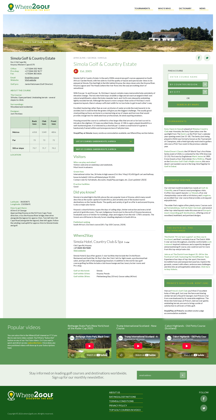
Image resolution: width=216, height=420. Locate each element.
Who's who (164, 8)
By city (175, 92)
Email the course (32, 77)
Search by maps (188, 104)
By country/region (184, 84)
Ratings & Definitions (122, 396)
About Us (114, 392)
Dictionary (185, 8)
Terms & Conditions (121, 401)
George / (93, 58)
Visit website (30, 80)
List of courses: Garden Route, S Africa (96, 141)
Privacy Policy (118, 405)
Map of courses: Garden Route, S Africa (96, 149)
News (202, 8)
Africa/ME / (80, 58)
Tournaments (142, 8)
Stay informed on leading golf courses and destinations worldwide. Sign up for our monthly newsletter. (78, 375)
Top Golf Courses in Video (125, 410)
